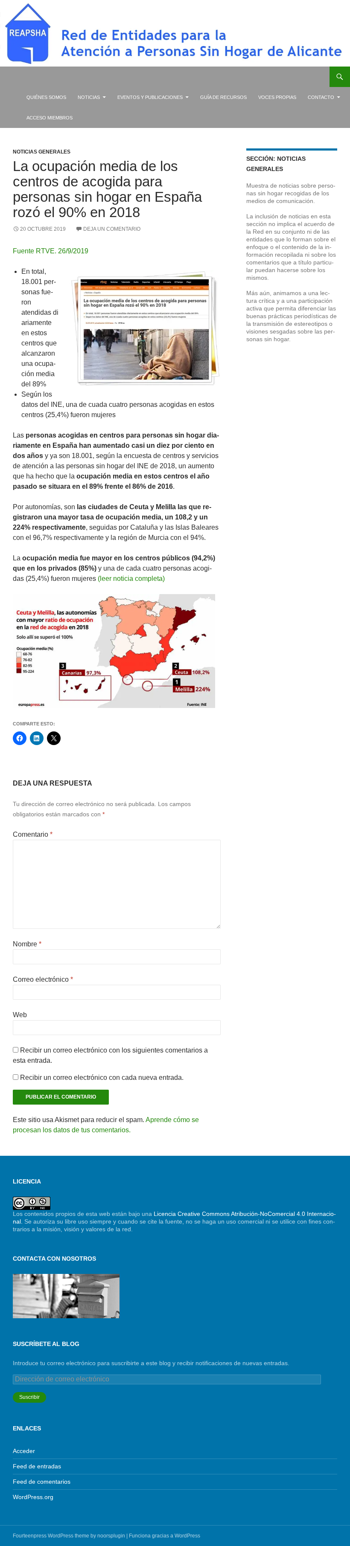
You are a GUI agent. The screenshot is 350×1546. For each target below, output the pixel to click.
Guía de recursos (223, 97)
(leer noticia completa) (131, 578)
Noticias (89, 97)
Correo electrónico (43, 979)
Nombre (27, 944)
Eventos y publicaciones (150, 97)
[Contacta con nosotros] (66, 1295)
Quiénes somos (46, 97)
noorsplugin (111, 1536)
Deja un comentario (111, 229)
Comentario (32, 834)
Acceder (24, 1450)
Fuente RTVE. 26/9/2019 (50, 251)
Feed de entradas (37, 1466)
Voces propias (277, 97)
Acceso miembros (49, 117)
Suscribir (29, 1397)
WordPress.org (33, 1497)
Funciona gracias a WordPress (164, 1536)
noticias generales (41, 152)
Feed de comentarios (41, 1481)
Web (20, 1014)
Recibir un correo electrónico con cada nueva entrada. (102, 1077)
